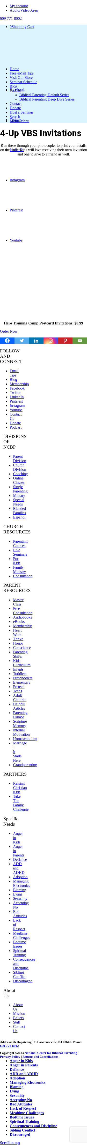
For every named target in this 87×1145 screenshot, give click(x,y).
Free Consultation (22, 610)
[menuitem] (48, 6)
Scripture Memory (20, 723)
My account (19, 6)
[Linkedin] (36, 340)
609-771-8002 (9, 1046)
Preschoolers (22, 678)
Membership (19, 384)
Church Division (19, 467)
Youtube (16, 410)
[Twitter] (21, 340)
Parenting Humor (20, 715)
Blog (13, 379)
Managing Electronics (21, 883)
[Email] (79, 340)
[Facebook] (7, 340)
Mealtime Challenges (21, 935)
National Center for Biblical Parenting (51, 1053)
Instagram (17, 406)
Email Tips (14, 373)
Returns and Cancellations (40, 1056)
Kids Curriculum (21, 663)
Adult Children (19, 697)
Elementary (21, 682)
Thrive (18, 639)
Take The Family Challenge (21, 802)
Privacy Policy (10, 1056)
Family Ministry (19, 569)
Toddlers (19, 674)
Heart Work (17, 632)
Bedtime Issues (19, 944)
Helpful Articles (19, 706)
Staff (16, 1022)
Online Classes (18, 480)
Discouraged (22, 981)
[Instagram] (51, 340)
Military (19, 495)
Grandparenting (25, 765)
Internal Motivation (21, 732)
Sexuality (20, 898)
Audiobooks (22, 617)
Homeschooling (25, 739)
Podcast (16, 427)
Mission (19, 1013)
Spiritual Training (19, 953)
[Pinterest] (65, 340)
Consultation (22, 576)
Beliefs (18, 1018)
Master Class (18, 602)
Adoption (20, 877)
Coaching (20, 474)
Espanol (19, 517)
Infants (18, 669)
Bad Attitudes (20, 913)
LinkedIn (17, 397)
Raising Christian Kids (20, 787)
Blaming (19, 890)
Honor (18, 643)
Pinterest (16, 401)
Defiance (20, 859)
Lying (17, 894)
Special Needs (18, 502)
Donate (15, 423)
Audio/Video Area (24, 10)
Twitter (15, 393)
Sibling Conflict (19, 974)
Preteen (18, 687)
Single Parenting (20, 489)
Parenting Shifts (20, 654)
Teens (17, 691)
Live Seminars (20, 552)
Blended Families (19, 510)
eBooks (19, 622)
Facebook (17, 388)
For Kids (16, 561)
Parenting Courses (20, 543)
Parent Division (19, 458)
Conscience (22, 648)
